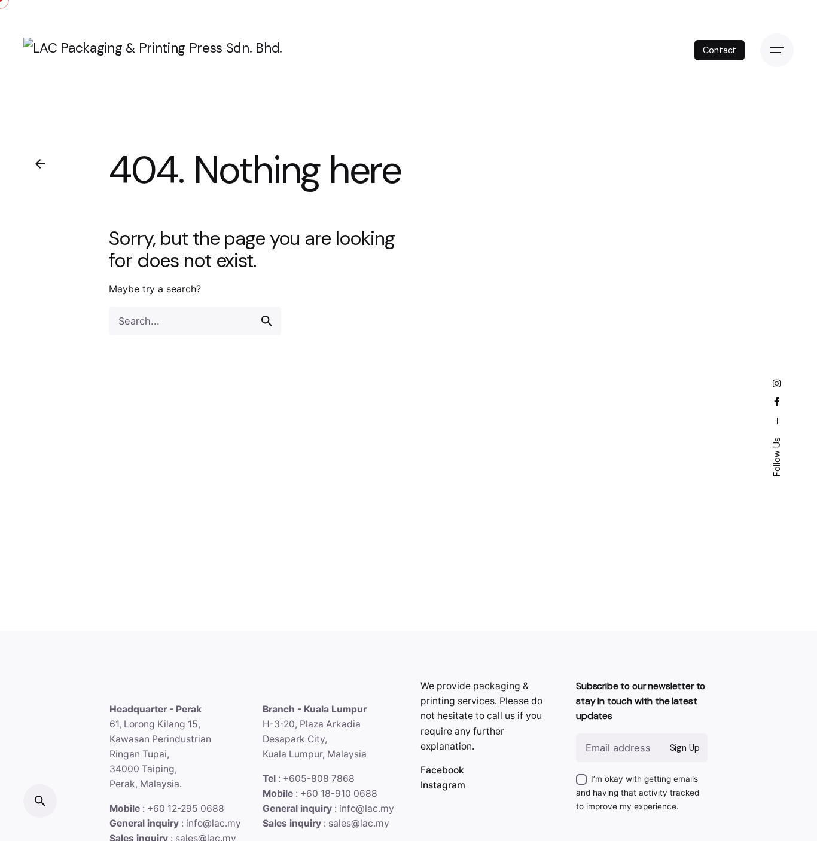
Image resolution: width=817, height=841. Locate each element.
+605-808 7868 (319, 778)
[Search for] (195, 321)
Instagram (442, 785)
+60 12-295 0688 (185, 808)
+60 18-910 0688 (338, 793)
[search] (266, 321)
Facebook (442, 770)
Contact (719, 50)
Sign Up (685, 748)
